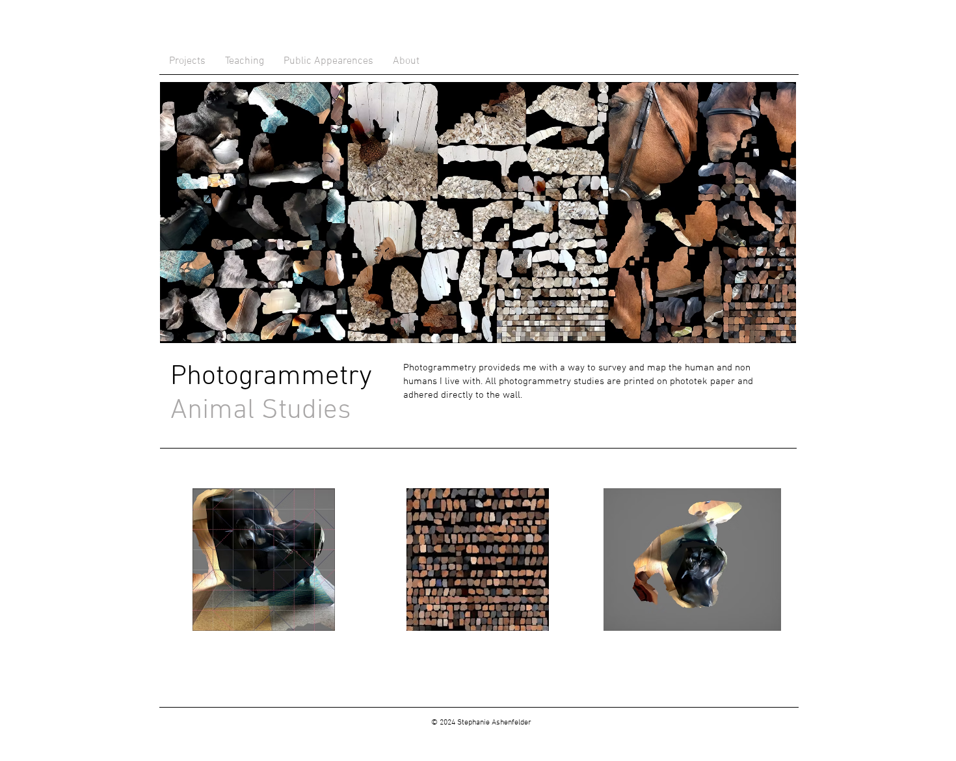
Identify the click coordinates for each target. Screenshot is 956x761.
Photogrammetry (271, 377)
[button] (263, 559)
